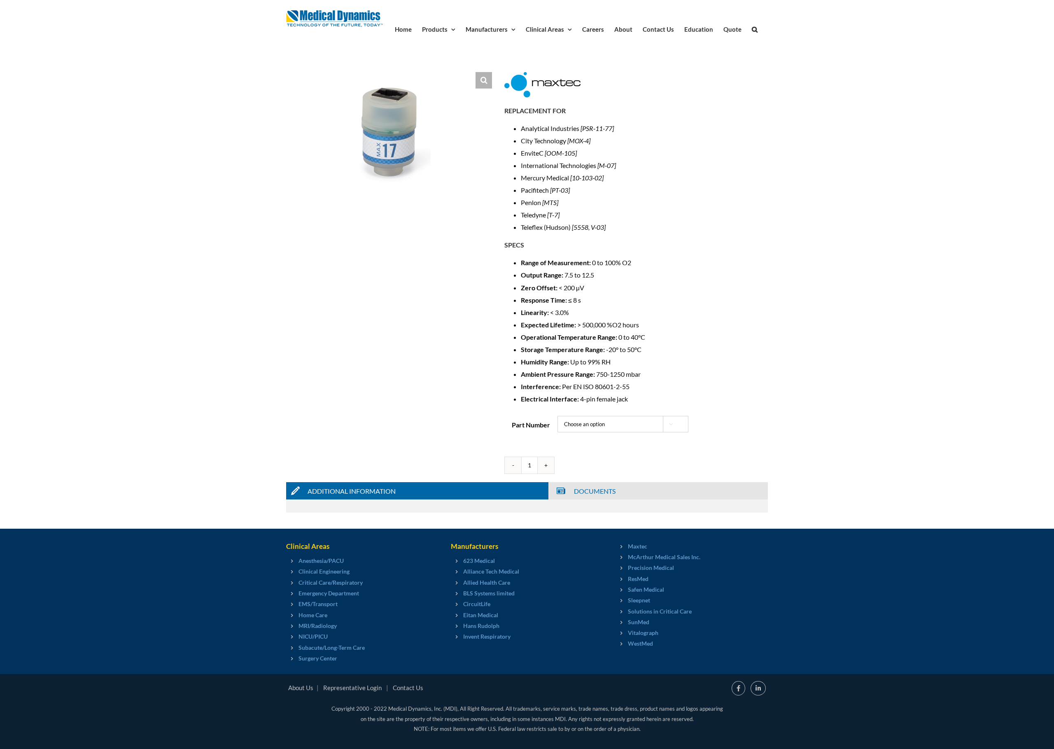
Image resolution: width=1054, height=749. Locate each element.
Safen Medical (646, 589)
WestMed (640, 643)
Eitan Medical (480, 614)
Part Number (531, 425)
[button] (755, 29)
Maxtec (637, 546)
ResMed (638, 578)
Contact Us (408, 687)
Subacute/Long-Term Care (331, 647)
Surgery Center (317, 658)
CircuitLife (476, 603)
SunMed (638, 621)
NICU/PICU (313, 636)
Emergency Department (328, 593)
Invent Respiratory (487, 636)
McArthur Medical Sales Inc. (664, 556)
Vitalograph (643, 632)
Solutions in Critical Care (660, 611)
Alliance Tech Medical (491, 571)
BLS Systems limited (489, 593)
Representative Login (352, 687)
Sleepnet (639, 600)
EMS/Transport (318, 603)
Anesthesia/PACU (321, 560)
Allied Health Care (486, 582)
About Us (300, 687)
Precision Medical (651, 567)
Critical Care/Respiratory (330, 582)
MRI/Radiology (317, 625)
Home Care (312, 614)
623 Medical (479, 560)
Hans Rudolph (481, 625)
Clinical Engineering (324, 571)
